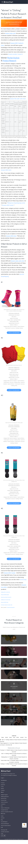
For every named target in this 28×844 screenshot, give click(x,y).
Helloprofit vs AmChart (5, 592)
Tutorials (2, 817)
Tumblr (10, 737)
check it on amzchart (14, 332)
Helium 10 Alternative (5, 807)
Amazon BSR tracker (8, 205)
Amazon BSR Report (5, 823)
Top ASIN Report (4, 821)
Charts (2, 786)
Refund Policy (3, 798)
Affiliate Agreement (5, 796)
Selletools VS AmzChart (5, 599)
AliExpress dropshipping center (16, 203)
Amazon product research (15, 54)
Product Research (9, 60)
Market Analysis (13, 57)
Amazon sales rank (10, 33)
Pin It (26, 737)
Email (14, 737)
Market (2, 788)
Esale (2, 833)
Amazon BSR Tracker (9, 573)
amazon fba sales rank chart (18, 98)
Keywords (3, 784)
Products (2, 782)
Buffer (17, 737)
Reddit (6, 737)
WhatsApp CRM (4, 829)
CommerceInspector (11, 607)
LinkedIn (22, 737)
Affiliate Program (4, 794)
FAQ (2, 806)
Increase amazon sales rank (6, 604)
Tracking (2, 790)
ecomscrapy (23, 579)
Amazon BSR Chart (11, 236)
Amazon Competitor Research (7, 811)
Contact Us (3, 804)
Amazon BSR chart (6, 170)
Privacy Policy (3, 800)
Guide (2, 816)
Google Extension (4, 809)
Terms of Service (4, 802)
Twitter (2, 737)
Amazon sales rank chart (17, 261)
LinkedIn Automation (5, 831)
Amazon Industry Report (6, 825)
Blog (2, 819)
